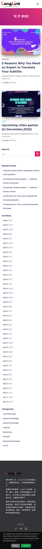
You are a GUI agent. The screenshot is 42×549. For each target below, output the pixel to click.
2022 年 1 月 (7, 393)
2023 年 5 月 (7, 320)
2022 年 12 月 (8, 343)
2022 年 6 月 (7, 370)
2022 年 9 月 (7, 357)
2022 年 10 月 (8, 352)
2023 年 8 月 (7, 307)
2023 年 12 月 (8, 288)
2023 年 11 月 (8, 293)
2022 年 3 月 (7, 384)
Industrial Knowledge (11, 418)
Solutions (5, 59)
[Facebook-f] (16, 529)
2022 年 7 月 (7, 366)
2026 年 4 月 (7, 220)
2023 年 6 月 (7, 316)
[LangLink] (12, 4)
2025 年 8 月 (7, 234)
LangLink (6, 427)
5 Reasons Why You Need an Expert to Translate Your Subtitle (21, 67)
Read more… (6, 79)
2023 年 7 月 (7, 311)
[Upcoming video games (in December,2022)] (21, 104)
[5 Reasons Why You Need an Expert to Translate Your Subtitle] (21, 42)
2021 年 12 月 (8, 397)
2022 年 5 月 (7, 375)
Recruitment (7, 432)
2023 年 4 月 (7, 325)
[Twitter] (21, 529)
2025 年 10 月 (8, 230)
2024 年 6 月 (7, 261)
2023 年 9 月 (7, 302)
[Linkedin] (26, 529)
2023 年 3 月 (7, 329)
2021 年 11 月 (8, 402)
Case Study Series (9, 414)
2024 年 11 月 (8, 248)
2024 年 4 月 (7, 270)
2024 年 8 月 (7, 252)
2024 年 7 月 (7, 257)
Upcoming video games (11, 441)
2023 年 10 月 (8, 298)
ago (13, 82)
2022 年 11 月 (8, 347)
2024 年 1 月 (7, 284)
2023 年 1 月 (7, 338)
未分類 (4, 121)
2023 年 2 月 (7, 334)
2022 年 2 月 (7, 388)
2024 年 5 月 (7, 266)
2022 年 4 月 (7, 379)
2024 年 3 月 (7, 275)
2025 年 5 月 (7, 239)
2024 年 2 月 (7, 279)
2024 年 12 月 (8, 243)
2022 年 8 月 (7, 361)
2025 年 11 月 (8, 225)
